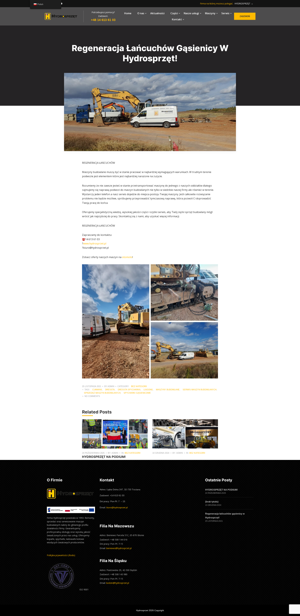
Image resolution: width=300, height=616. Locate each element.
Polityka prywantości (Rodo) (61, 555)
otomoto (127, 257)
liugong (148, 389)
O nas (140, 13)
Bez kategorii (139, 386)
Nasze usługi (191, 13)
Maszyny (210, 13)
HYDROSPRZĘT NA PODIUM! (104, 457)
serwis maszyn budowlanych (199, 389)
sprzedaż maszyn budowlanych (102, 393)
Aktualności (157, 13)
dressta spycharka (129, 389)
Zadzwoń (245, 16)
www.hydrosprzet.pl (94, 243)
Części (174, 13)
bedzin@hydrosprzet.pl (117, 582)
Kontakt (177, 19)
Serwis (225, 13)
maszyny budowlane (168, 389)
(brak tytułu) (211, 501)
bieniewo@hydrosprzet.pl (119, 548)
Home (127, 13)
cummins (97, 389)
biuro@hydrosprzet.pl (117, 507)
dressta (110, 389)
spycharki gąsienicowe (137, 393)
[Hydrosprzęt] (64, 16)
